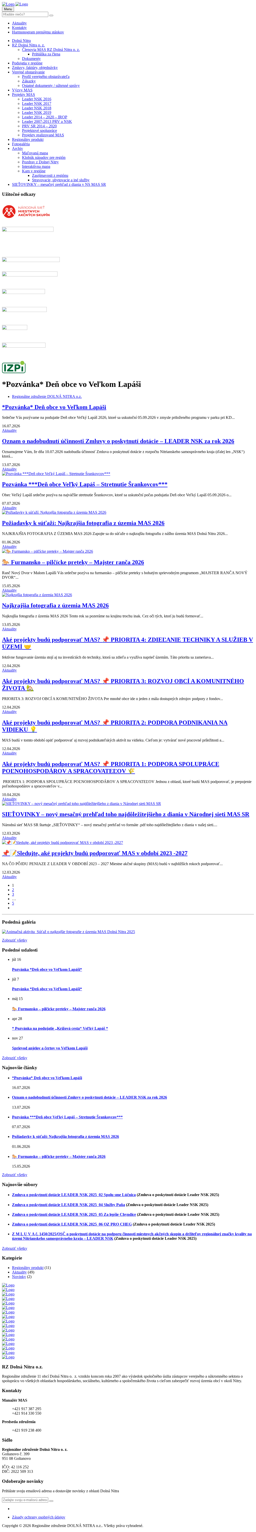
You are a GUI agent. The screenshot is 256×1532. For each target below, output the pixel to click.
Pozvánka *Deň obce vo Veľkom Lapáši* (47, 969)
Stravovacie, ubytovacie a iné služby (61, 180)
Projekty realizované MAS (43, 135)
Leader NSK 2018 (36, 108)
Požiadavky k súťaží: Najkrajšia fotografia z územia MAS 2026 (83, 523)
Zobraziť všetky (14, 940)
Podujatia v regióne (27, 63)
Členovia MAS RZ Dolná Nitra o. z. (51, 49)
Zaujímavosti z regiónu (50, 175)
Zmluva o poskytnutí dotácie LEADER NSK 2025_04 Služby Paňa (68, 1205)
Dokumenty (31, 58)
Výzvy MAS (22, 90)
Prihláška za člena (46, 54)
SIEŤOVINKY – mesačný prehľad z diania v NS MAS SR (59, 184)
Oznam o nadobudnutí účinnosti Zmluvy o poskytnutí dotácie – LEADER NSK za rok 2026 (118, 441)
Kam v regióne (34, 171)
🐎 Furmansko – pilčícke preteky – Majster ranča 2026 (73, 562)
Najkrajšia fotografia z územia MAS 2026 (55, 605)
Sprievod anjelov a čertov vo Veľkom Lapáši (50, 1048)
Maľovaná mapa (35, 153)
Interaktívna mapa (36, 166)
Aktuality (19, 23)
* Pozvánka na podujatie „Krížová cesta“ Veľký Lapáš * (60, 1028)
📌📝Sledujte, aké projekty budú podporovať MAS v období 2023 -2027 (95, 853)
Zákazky (29, 81)
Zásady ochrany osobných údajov (38, 1517)
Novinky (19, 1277)
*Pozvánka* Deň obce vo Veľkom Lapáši (54, 407)
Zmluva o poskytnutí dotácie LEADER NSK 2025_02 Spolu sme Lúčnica (74, 1195)
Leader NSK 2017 (36, 103)
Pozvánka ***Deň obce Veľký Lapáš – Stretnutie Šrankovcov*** (85, 484)
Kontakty (19, 27)
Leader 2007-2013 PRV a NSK (47, 121)
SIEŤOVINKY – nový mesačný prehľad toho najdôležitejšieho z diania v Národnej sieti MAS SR (125, 814)
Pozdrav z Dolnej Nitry (40, 162)
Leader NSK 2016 (36, 99)
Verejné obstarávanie (28, 72)
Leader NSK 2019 (36, 112)
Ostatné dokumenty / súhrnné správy (51, 85)
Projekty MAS (23, 94)
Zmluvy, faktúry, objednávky (35, 67)
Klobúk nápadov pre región (44, 157)
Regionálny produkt (28, 139)
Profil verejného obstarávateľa (46, 76)
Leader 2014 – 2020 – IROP (44, 117)
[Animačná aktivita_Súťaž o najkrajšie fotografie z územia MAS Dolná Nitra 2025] (68, 932)
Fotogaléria (21, 144)
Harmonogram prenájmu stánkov (38, 32)
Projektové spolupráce (39, 130)
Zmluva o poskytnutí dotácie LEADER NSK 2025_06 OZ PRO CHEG (72, 1224)
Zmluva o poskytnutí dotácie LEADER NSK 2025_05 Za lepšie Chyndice (74, 1214)
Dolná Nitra (21, 40)
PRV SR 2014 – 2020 (39, 126)
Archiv (17, 148)
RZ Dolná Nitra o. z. (28, 45)
